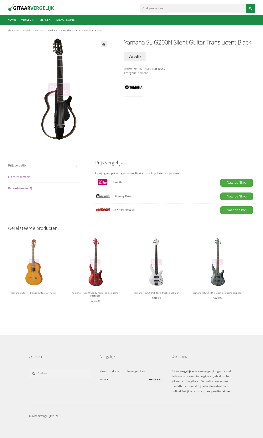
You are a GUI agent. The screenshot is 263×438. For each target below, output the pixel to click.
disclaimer (223, 391)
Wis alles (104, 379)
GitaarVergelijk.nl (183, 371)
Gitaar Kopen (65, 19)
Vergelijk (27, 19)
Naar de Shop (236, 182)
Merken (45, 19)
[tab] (44, 165)
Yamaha (39, 30)
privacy (207, 391)
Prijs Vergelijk (17, 165)
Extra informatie (19, 177)
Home (12, 19)
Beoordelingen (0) (20, 188)
